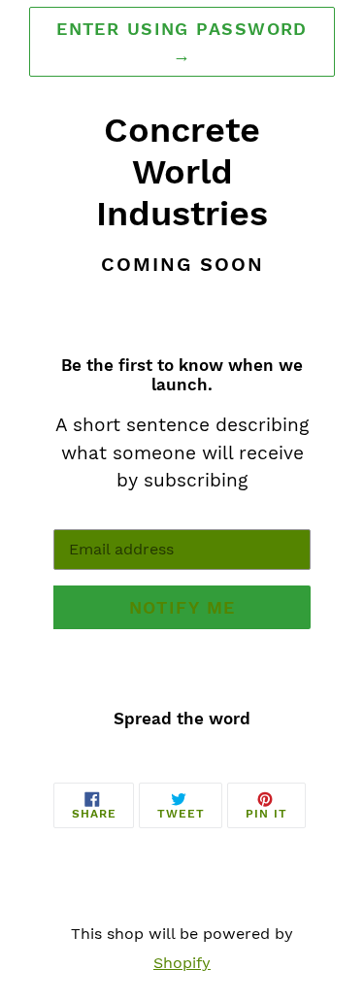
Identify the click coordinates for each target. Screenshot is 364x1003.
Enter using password (182, 41)
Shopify (182, 962)
